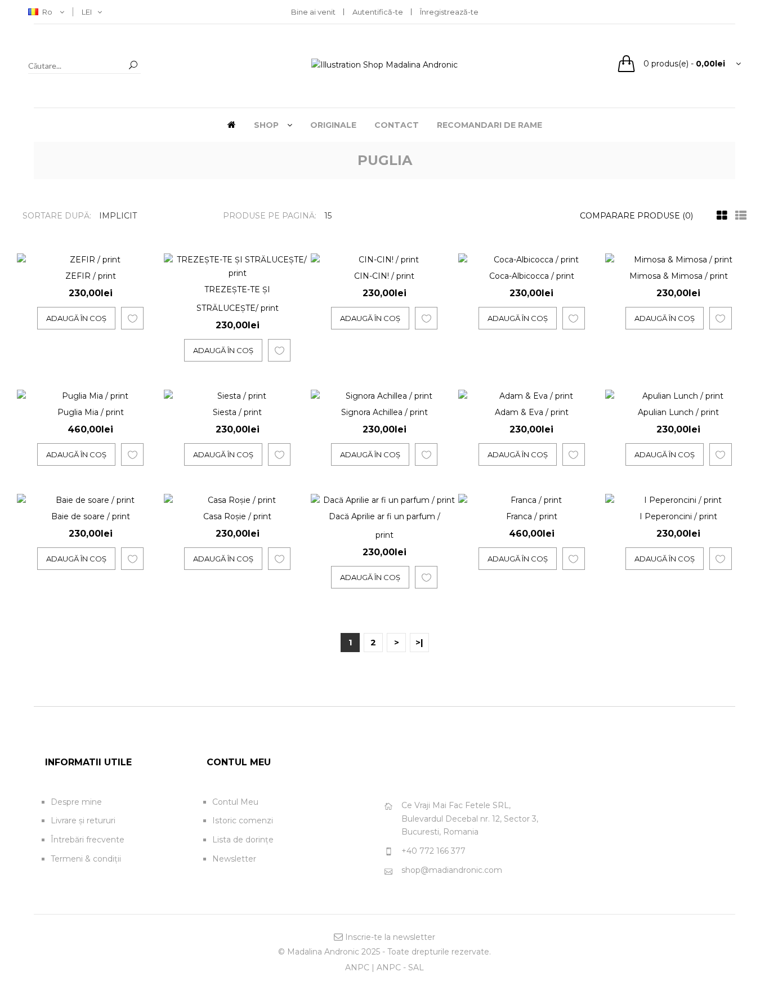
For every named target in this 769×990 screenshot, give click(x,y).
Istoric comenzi (242, 820)
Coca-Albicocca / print (531, 276)
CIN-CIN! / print (384, 276)
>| (419, 642)
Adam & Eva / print (532, 412)
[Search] (133, 65)
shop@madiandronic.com (451, 870)
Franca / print (531, 516)
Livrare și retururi (83, 820)
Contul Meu (235, 802)
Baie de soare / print (90, 516)
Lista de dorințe (243, 840)
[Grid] (719, 215)
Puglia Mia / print (90, 412)
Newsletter (234, 859)
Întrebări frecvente (87, 840)
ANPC (357, 967)
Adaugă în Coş (76, 318)
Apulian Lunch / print (678, 412)
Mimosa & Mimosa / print (678, 276)
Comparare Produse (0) (636, 216)
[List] (738, 215)
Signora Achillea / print (384, 412)
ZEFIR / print (90, 276)
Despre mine (76, 802)
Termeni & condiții (86, 859)
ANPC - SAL (400, 967)
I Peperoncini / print (678, 516)
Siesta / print (237, 412)
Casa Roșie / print (237, 516)
